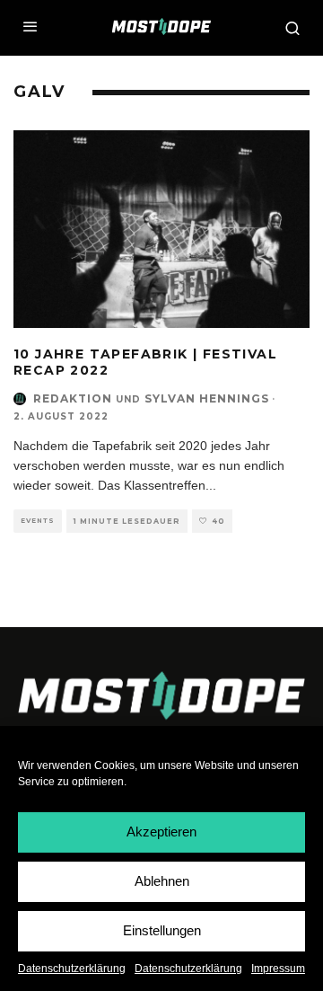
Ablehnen (162, 881)
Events (38, 521)
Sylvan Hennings (206, 398)
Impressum (278, 968)
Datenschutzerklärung (72, 968)
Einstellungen (162, 930)
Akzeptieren (161, 831)
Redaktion (72, 398)
